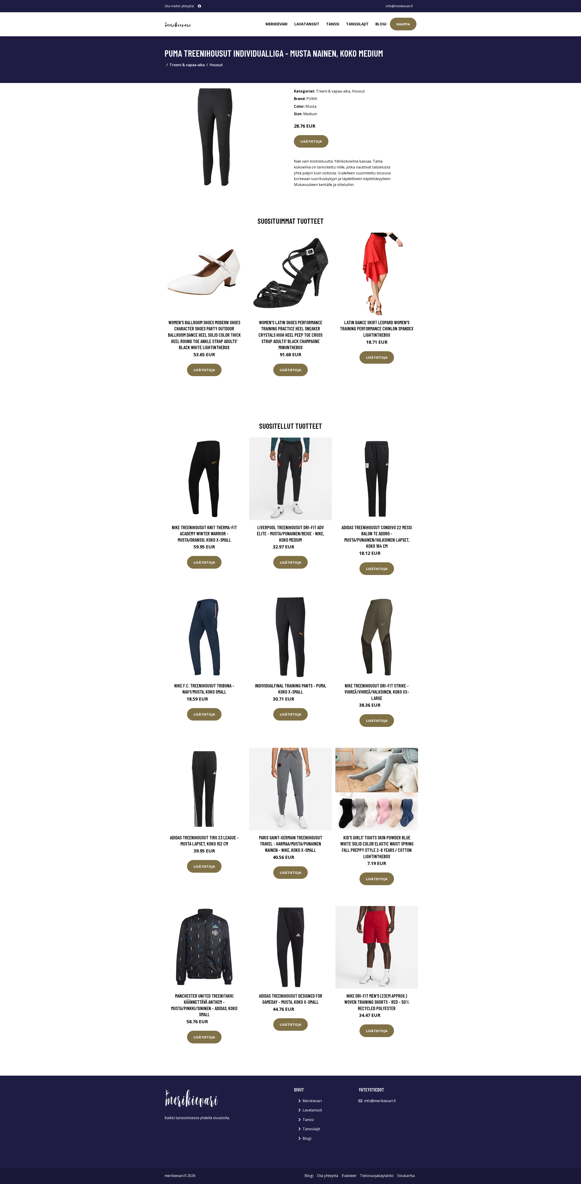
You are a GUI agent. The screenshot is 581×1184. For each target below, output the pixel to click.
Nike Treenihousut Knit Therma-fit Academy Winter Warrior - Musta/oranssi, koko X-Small (204, 533)
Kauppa (403, 24)
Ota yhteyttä (327, 1175)
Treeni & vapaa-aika (187, 64)
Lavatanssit (306, 24)
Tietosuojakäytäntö (377, 1175)
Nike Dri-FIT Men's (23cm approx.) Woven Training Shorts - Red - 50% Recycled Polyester (376, 1002)
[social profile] (199, 6)
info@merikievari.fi (399, 6)
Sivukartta (406, 1175)
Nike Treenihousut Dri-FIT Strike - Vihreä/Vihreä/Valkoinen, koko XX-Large (377, 692)
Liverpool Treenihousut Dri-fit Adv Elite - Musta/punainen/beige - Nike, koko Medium (290, 533)
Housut (216, 64)
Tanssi (332, 24)
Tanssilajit (357, 24)
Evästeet (349, 1175)
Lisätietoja (311, 141)
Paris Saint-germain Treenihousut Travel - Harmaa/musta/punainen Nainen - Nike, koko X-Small (290, 844)
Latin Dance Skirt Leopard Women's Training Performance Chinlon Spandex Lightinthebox (377, 328)
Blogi (381, 24)
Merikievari (277, 24)
